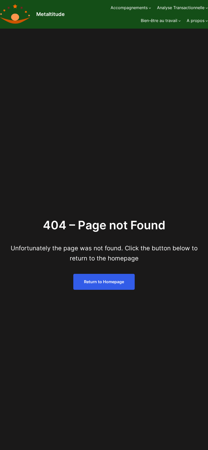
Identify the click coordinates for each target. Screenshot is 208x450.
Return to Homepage (104, 281)
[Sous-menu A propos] (206, 20)
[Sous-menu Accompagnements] (150, 8)
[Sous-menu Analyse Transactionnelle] (206, 8)
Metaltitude (50, 14)
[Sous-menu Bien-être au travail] (179, 20)
